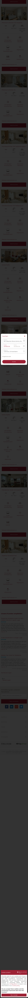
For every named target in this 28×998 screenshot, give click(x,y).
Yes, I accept (14, 995)
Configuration (13, 984)
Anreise (5, 345)
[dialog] (14, 983)
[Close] (25, 336)
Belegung (6, 350)
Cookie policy (16, 985)
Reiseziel (5, 339)
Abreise (15, 345)
